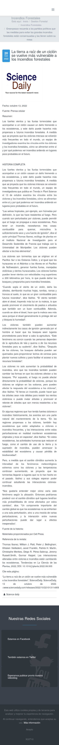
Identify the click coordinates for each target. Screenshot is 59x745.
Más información (32, 722)
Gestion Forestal (39, 21)
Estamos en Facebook (19, 638)
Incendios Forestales (31, 25)
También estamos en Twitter (22, 657)
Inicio (25, 21)
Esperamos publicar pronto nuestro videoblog (25, 676)
